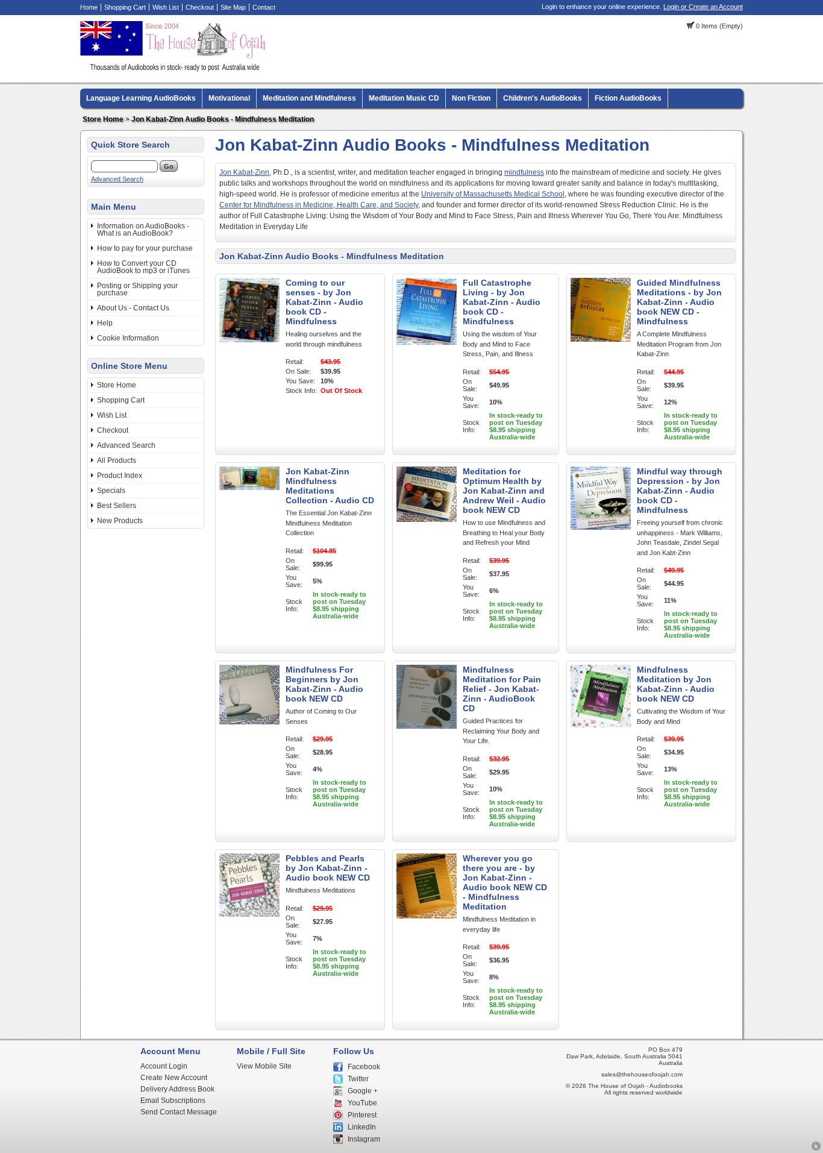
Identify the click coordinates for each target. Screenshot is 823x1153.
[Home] (174, 69)
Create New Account (173, 1077)
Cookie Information (128, 338)
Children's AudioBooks (542, 98)
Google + (363, 1091)
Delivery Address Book (177, 1089)
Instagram (364, 1139)
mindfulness (524, 172)
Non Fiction (471, 98)
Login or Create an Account (703, 6)
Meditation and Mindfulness (309, 98)
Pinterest (362, 1115)
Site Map (233, 7)
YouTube (362, 1103)
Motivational (229, 98)
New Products (120, 521)
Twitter (358, 1079)
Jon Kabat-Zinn (244, 172)
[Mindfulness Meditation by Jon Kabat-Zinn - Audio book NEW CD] (601, 725)
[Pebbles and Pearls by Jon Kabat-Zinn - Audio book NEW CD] (249, 914)
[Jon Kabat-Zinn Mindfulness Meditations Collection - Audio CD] (249, 487)
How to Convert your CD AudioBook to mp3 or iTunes (143, 267)
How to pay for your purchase (145, 248)
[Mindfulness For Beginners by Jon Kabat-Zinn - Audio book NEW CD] (249, 722)
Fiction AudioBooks (628, 98)
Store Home (103, 119)
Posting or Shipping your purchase (137, 289)
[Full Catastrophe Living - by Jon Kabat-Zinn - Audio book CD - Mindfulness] (426, 342)
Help (105, 323)
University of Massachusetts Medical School (493, 194)
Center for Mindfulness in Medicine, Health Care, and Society (318, 205)
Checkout (200, 7)
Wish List (165, 7)
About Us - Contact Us (133, 308)
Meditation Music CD (404, 98)
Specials (111, 490)
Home (89, 7)
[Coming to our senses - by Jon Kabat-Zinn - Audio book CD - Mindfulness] (249, 340)
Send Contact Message (178, 1112)
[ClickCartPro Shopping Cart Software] (816, 1149)
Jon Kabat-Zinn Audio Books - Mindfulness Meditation (222, 119)
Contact (263, 7)
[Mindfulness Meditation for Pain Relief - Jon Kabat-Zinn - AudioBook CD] (426, 726)
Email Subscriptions (172, 1100)
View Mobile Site (264, 1066)
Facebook (364, 1067)
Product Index (119, 475)
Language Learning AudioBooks (141, 98)
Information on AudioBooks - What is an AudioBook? (143, 229)
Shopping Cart (125, 7)
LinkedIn (362, 1127)
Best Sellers (116, 505)
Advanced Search (117, 179)
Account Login (163, 1066)
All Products (116, 460)
